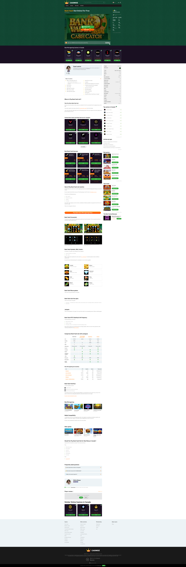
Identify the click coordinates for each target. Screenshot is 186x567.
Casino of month (83, 524)
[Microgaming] (120, 68)
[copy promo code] (89, 58)
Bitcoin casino (82, 527)
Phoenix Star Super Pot (115, 175)
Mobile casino (82, 529)
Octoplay (113, 207)
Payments (82, 525)
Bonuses (76, 5)
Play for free (69, 432)
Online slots (66, 530)
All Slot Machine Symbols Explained (109, 146)
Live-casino (82, 530)
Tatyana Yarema (73, 487)
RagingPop (90, 336)
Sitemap (81, 542)
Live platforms (82, 543)
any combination (83, 256)
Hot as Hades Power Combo (82, 337)
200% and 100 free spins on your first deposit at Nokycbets (116, 216)
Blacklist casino (67, 525)
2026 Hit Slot (114, 201)
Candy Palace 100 (114, 164)
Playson (94, 436)
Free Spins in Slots (106, 143)
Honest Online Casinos (68, 532)
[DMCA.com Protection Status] (92, 560)
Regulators (82, 538)
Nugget (98, 336)
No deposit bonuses (68, 537)
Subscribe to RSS (93, 563)
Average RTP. (68, 458)
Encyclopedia (67, 542)
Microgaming (66, 411)
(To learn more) (99, 565)
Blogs (113, 524)
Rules (65, 535)
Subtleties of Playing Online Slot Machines (110, 141)
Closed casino (67, 527)
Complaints (82, 532)
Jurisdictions (82, 537)
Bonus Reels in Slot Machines (108, 144)
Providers (66, 540)
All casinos (83, 146)
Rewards (66, 538)
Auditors (81, 540)
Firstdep (66, 173)
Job (96, 529)
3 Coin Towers (114, 185)
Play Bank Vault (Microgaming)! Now (82, 212)
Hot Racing (113, 159)
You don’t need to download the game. (71, 395)
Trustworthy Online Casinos (69, 529)
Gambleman (113, 190)
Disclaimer (98, 525)
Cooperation (98, 524)
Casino (67, 5)
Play (69, 60)
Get (70, 163)
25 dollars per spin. (93, 192)
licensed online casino (83, 108)
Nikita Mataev (69, 73)
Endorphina (113, 186)
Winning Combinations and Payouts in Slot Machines (111, 147)
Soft (81, 535)
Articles (81, 5)
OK (103, 565)
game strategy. (76, 327)
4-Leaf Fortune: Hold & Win (116, 206)
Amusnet (113, 160)
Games (71, 5)
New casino (66, 524)
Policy (97, 527)
